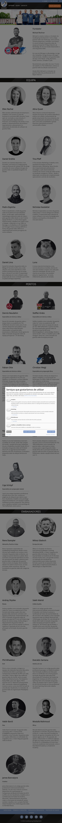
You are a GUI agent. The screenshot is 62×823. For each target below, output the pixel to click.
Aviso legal (8, 434)
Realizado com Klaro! (50, 434)
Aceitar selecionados (29, 431)
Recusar (9, 431)
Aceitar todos (51, 431)
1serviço (14, 407)
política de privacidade (30, 395)
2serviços (14, 415)
